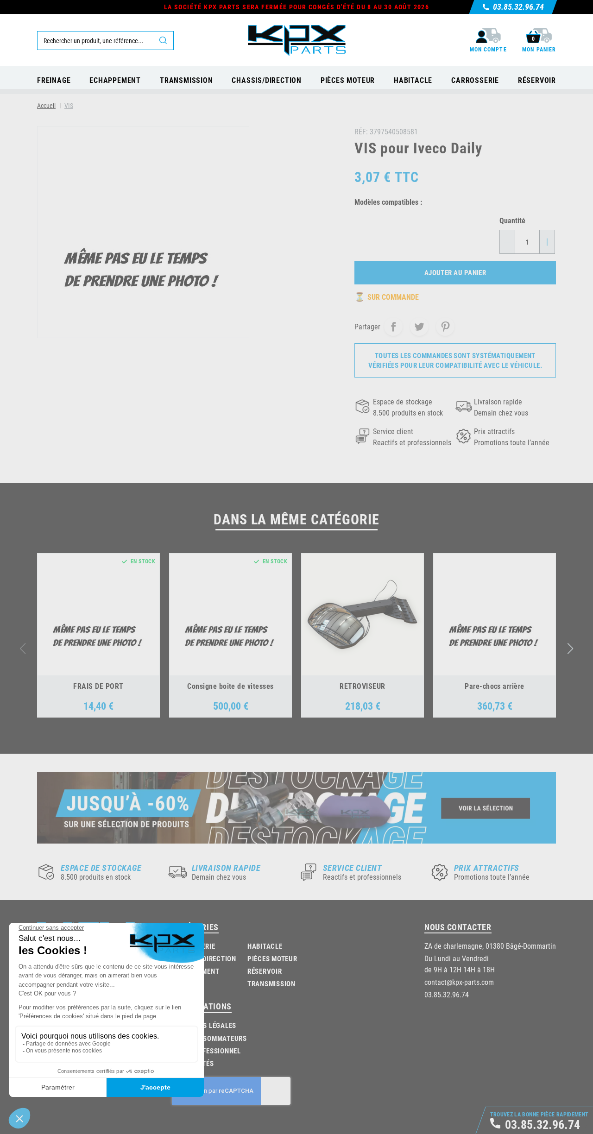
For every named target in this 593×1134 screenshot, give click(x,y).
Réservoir (264, 971)
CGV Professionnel (207, 1050)
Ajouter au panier (455, 272)
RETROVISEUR (362, 686)
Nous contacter (458, 926)
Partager (393, 326)
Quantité (512, 220)
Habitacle (265, 946)
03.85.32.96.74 (446, 994)
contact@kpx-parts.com (459, 982)
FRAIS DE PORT (98, 686)
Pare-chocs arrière (494, 686)
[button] (570, 648)
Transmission (271, 983)
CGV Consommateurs (210, 1038)
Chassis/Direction (204, 958)
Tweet (419, 326)
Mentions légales (205, 1025)
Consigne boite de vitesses (230, 686)
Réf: (361, 131)
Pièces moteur (272, 958)
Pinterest (445, 326)
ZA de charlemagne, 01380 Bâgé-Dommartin (490, 946)
